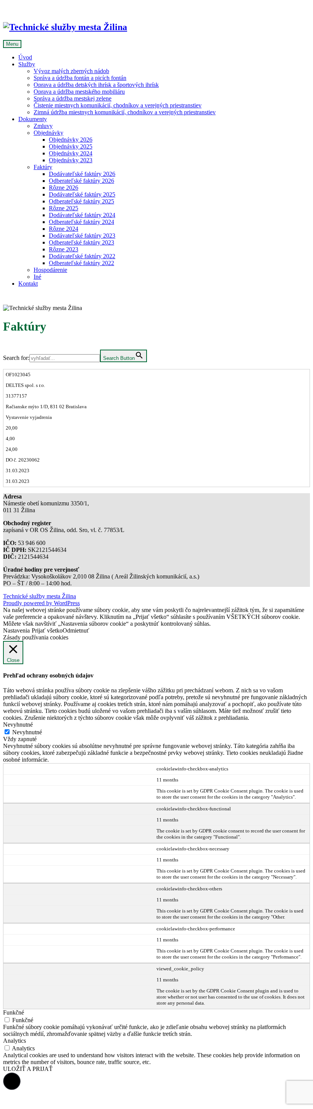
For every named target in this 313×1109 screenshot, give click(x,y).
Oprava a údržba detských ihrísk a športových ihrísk (96, 84)
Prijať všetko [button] (47, 630)
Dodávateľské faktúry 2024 (82, 215)
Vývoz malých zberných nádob (71, 71)
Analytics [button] (14, 1040)
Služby (26, 64)
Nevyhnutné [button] (18, 724)
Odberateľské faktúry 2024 (81, 222)
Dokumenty (32, 119)
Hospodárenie (50, 270)
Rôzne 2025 (63, 208)
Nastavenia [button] (16, 630)
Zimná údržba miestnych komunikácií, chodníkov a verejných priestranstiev (125, 112)
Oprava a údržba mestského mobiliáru (79, 91)
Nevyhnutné (27, 732)
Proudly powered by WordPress (41, 603)
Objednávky (48, 132)
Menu (12, 44)
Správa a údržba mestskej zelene (72, 98)
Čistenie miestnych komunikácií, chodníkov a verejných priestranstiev (118, 105)
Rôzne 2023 (63, 249)
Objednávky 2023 (70, 160)
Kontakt (28, 283)
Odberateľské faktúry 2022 (81, 263)
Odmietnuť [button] (76, 630)
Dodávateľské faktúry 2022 (82, 256)
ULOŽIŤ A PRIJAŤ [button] (28, 1069)
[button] (12, 1081)
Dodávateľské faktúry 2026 (82, 174)
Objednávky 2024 (70, 153)
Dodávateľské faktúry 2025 (82, 194)
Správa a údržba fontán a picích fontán (80, 78)
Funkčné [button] (13, 1012)
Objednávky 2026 (70, 139)
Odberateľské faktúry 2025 (81, 201)
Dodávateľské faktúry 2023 (82, 235)
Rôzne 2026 (63, 187)
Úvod (25, 57)
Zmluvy (43, 126)
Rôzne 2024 (63, 228)
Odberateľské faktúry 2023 (81, 242)
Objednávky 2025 (70, 146)
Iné (37, 276)
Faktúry (43, 167)
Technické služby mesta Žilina (39, 596)
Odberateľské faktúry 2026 (81, 180)
